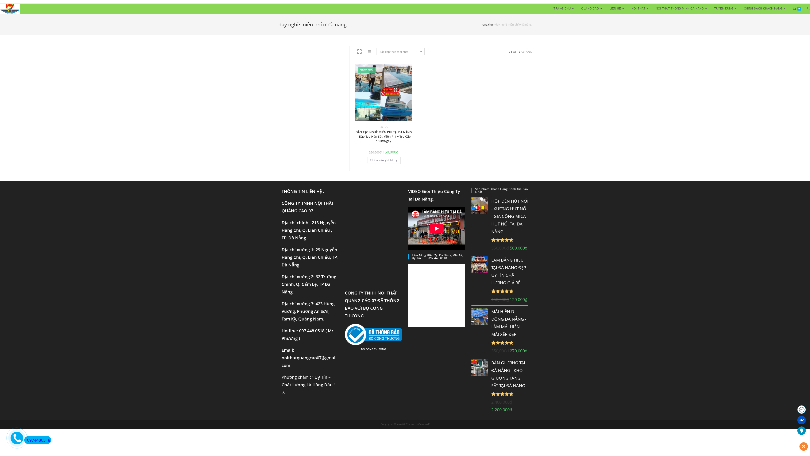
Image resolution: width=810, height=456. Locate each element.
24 (523, 51)
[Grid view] (359, 51)
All (529, 51)
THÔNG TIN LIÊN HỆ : (303, 191)
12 (518, 51)
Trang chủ (486, 24)
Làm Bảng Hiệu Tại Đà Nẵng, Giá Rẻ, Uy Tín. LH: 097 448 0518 (437, 256)
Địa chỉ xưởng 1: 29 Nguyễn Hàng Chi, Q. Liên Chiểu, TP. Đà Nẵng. (310, 257)
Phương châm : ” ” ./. (308, 384)
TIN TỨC (383, 127)
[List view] (368, 51)
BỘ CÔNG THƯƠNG (373, 349)
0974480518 (38, 440)
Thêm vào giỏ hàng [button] (383, 160)
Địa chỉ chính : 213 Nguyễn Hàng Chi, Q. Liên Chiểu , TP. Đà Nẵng (309, 230)
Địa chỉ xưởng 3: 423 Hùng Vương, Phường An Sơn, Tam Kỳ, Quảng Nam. (308, 311)
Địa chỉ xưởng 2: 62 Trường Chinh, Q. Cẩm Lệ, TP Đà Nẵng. (309, 284)
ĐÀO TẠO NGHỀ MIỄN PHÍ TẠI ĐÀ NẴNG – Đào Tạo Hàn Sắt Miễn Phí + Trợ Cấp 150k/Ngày (384, 136)
